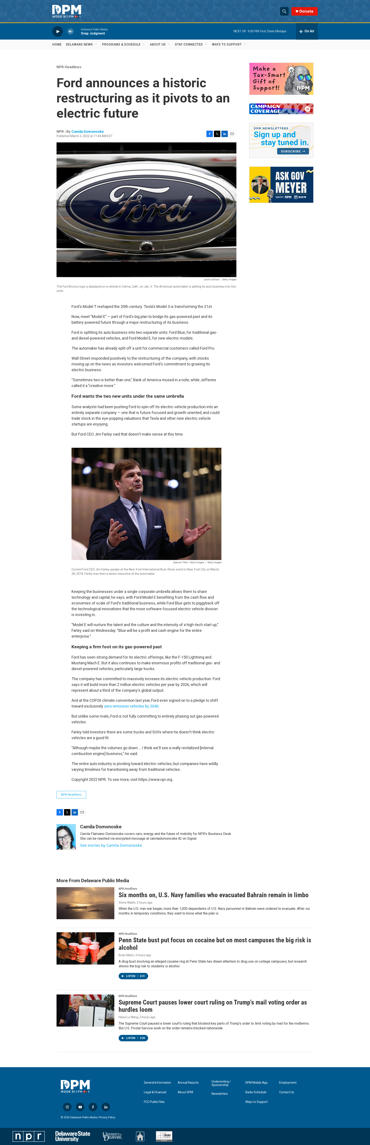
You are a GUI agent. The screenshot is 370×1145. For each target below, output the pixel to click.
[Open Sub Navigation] (96, 44)
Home (57, 44)
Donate (306, 11)
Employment (288, 1082)
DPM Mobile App (256, 1082)
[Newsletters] (281, 140)
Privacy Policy (107, 1117)
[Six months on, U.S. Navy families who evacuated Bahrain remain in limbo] (85, 903)
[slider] (77, 31)
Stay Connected (189, 44)
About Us (158, 44)
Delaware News (79, 44)
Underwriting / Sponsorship (221, 1083)
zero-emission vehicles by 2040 (131, 706)
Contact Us (286, 1092)
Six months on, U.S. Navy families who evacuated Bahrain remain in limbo (214, 895)
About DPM (185, 1092)
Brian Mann (126, 955)
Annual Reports (188, 1082)
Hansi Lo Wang (128, 1017)
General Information (157, 1082)
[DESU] (72, 1136)
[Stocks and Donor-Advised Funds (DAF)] (281, 79)
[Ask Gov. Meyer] (281, 185)
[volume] (70, 31)
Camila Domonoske (88, 131)
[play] (57, 31)
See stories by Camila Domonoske (111, 845)
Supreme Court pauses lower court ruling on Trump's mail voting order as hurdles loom (213, 1006)
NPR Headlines (69, 67)
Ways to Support (227, 44)
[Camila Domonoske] (66, 837)
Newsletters (220, 1093)
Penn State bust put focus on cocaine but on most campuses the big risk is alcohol (215, 943)
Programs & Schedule (121, 44)
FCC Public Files (154, 1102)
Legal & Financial (155, 1092)
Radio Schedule (255, 1092)
